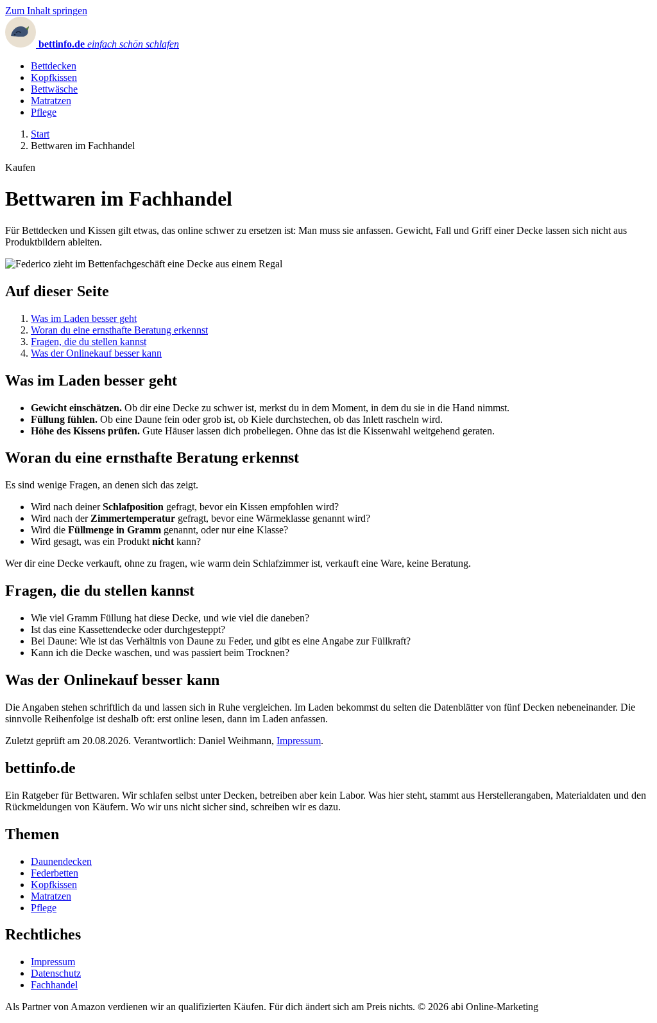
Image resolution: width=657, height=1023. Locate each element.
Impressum (299, 740)
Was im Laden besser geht (84, 318)
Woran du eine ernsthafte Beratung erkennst (119, 330)
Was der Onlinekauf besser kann (96, 353)
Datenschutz (56, 973)
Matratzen (51, 100)
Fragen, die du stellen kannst (88, 341)
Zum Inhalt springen (46, 10)
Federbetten (54, 872)
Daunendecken (61, 861)
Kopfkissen (54, 77)
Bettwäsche (54, 89)
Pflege (43, 112)
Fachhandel (54, 984)
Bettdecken (53, 65)
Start (40, 134)
